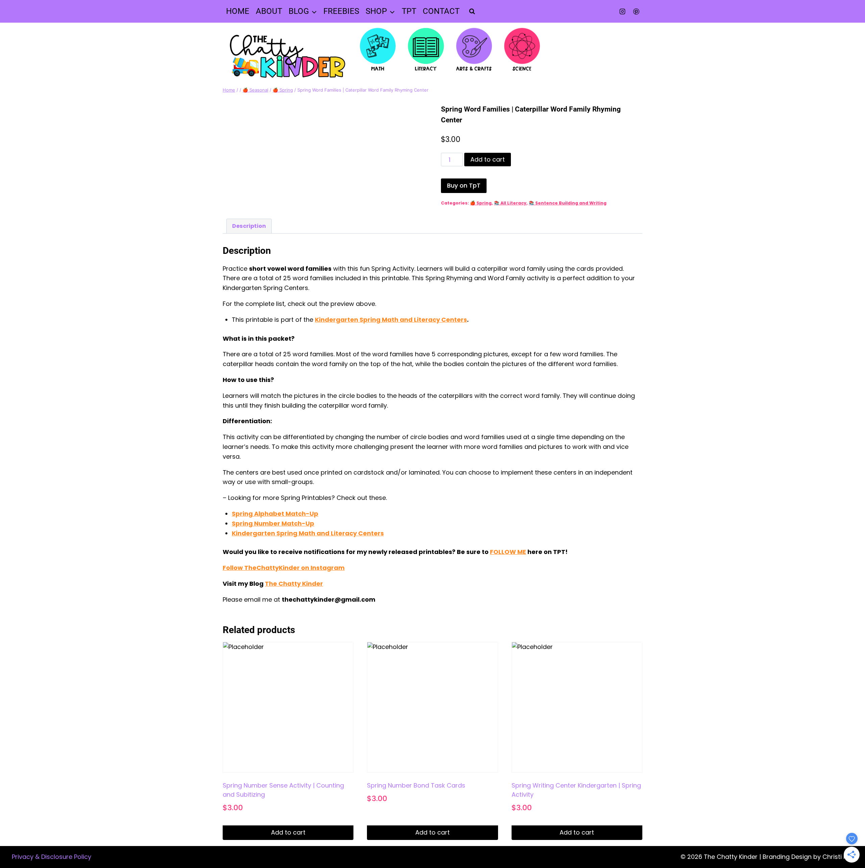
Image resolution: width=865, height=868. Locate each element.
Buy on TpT (463, 185)
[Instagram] (622, 11)
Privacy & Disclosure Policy (51, 856)
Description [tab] (249, 226)
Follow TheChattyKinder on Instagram (284, 567)
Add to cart (487, 159)
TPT (409, 11)
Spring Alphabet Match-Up (275, 513)
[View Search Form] (472, 11)
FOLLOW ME (508, 552)
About (269, 11)
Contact (441, 11)
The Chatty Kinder (294, 583)
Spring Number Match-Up (273, 523)
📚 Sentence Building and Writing (568, 203)
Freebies (341, 11)
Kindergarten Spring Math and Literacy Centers (391, 319)
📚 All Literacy (510, 203)
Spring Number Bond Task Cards (416, 785)
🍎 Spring (481, 203)
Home (237, 11)
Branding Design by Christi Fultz (810, 856)
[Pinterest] (636, 11)
